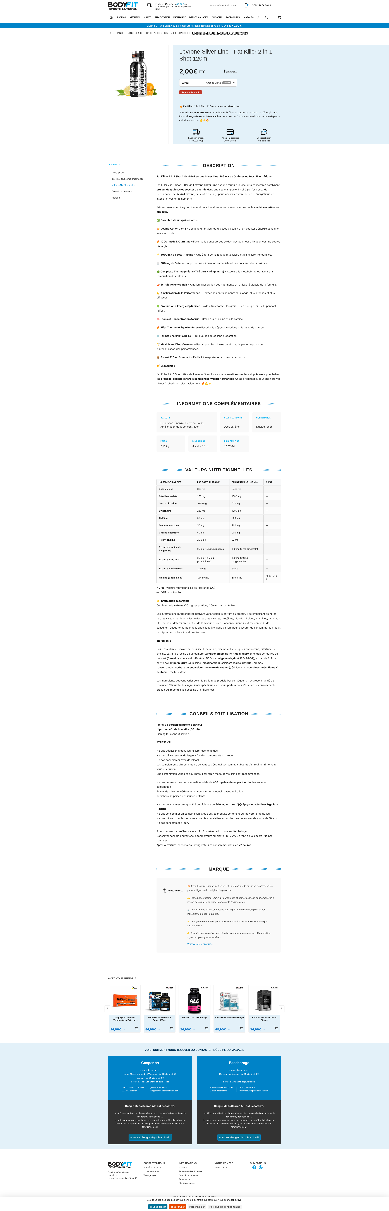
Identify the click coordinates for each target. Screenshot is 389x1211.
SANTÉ (147, 17)
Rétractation (185, 1179)
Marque (116, 197)
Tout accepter (158, 1206)
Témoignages (149, 1175)
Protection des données (190, 1171)
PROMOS (121, 17)
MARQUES (249, 17)
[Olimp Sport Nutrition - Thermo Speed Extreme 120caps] (125, 1000)
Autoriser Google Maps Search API (150, 1137)
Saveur (185, 83)
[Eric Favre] (169, 988)
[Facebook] (254, 1167)
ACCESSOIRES (233, 17)
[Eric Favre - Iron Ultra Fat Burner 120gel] (160, 1000)
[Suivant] (281, 1008)
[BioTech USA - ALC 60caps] (194, 1000)
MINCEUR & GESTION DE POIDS (144, 33)
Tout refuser (178, 1206)
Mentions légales (187, 1183)
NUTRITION (135, 17)
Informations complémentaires (127, 178)
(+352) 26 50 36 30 (152, 1167)
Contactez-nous (151, 1171)
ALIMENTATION (162, 17)
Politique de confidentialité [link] (224, 1206)
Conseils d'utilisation (122, 191)
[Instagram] (261, 1167)
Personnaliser (197, 1206)
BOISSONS (217, 17)
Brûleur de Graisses (176, 33)
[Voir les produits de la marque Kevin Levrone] (172, 891)
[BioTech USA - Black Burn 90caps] (264, 1000)
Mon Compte (221, 1167)
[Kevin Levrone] (230, 71)
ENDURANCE (179, 17)
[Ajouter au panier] (136, 1028)
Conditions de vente (188, 1175)
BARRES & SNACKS (198, 17)
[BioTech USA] (204, 988)
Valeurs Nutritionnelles (123, 185)
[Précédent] (107, 1008)
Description (118, 172)
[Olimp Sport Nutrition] (134, 988)
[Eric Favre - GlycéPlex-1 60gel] (229, 1000)
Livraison (183, 1167)
